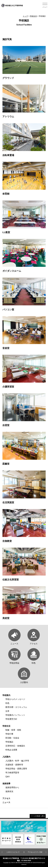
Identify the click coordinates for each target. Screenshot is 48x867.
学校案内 (6, 695)
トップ (25, 16)
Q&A (7, 777)
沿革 (7, 711)
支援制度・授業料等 (14, 765)
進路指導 (6, 783)
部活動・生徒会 (12, 738)
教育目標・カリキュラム (16, 707)
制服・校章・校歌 (13, 730)
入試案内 (6, 757)
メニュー (44, 7)
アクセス (6, 798)
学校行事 (9, 734)
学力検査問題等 (12, 773)
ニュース (6, 802)
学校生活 (33, 16)
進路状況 (9, 791)
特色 (7, 703)
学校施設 (9, 742)
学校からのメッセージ (15, 699)
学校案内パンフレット (15, 715)
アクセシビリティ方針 (35, 852)
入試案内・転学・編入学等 (17, 761)
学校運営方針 (11, 719)
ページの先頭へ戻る (37, 816)
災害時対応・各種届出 (15, 746)
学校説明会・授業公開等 (16, 769)
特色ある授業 (11, 750)
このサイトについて (13, 852)
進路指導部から (12, 787)
